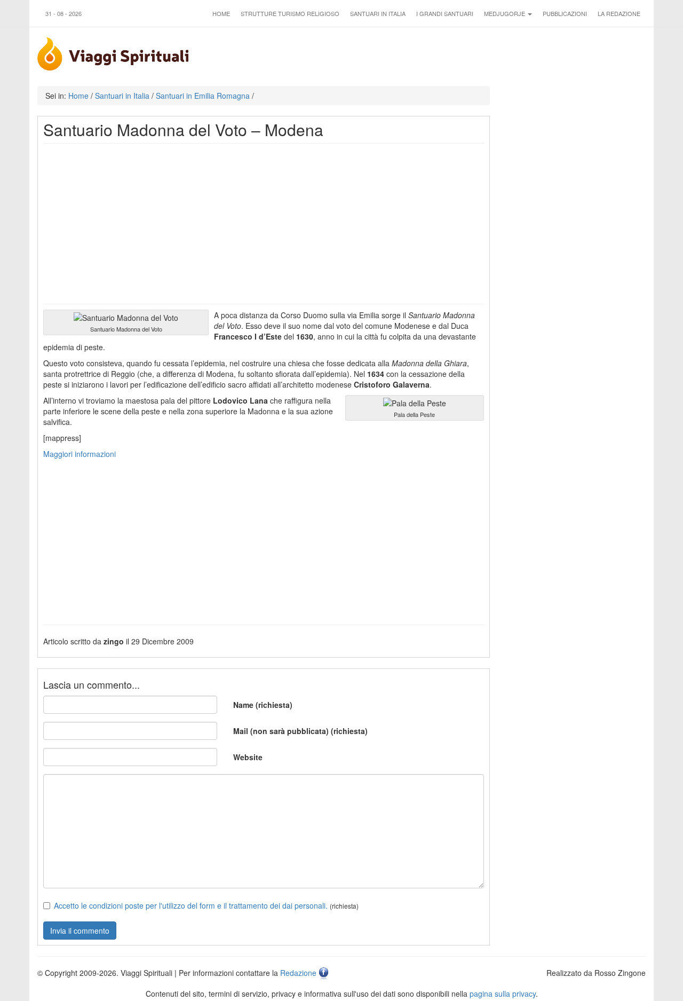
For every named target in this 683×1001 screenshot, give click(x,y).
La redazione (619, 13)
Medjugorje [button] (505, 13)
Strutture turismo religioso (290, 13)
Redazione (298, 972)
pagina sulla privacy (503, 993)
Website (248, 757)
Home (221, 13)
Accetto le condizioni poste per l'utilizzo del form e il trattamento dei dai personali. (191, 905)
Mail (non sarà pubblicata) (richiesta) (300, 731)
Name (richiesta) (262, 704)
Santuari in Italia (378, 13)
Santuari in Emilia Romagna (203, 95)
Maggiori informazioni (79, 453)
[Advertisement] (263, 223)
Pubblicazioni (565, 13)
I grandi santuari (444, 13)
